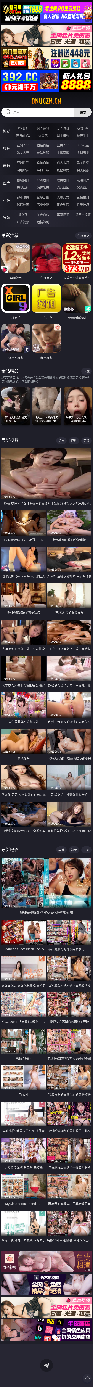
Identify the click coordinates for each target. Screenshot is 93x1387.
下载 (86, 371)
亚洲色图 (43, 180)
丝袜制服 (43, 153)
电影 (6, 165)
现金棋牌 (63, 135)
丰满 (61, 850)
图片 (6, 183)
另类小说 (43, 205)
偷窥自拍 (23, 180)
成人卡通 (63, 163)
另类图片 (83, 187)
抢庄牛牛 (83, 135)
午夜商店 (43, 214)
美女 (61, 441)
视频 (6, 148)
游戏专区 (83, 128)
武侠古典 (83, 197)
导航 (6, 217)
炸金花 (43, 135)
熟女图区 (63, 187)
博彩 (6, 131)
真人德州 (43, 128)
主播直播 (63, 153)
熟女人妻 (23, 153)
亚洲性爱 (23, 163)
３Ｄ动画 (83, 145)
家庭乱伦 (43, 197)
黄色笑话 (63, 205)
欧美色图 (63, 180)
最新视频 (10, 440)
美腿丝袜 (23, 187)
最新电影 (10, 850)
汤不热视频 (83, 214)
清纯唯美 (43, 187)
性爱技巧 (83, 205)
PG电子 (23, 128)
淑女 (74, 850)
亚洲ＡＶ (23, 145)
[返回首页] (87, 1378)
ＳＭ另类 (83, 153)
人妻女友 (63, 197)
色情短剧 (43, 222)
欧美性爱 (83, 163)
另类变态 (83, 170)
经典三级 (43, 170)
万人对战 (63, 128)
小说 (6, 200)
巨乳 (74, 441)
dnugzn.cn (46, 101)
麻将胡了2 (23, 135)
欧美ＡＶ (63, 145)
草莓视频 (63, 214)
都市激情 (23, 197)
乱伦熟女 (63, 170)
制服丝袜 (23, 170)
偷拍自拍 (43, 163)
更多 (86, 441)
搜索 (83, 112)
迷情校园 (23, 205)
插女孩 (22, 214)
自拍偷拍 (43, 145)
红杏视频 (23, 222)
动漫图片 (83, 180)
